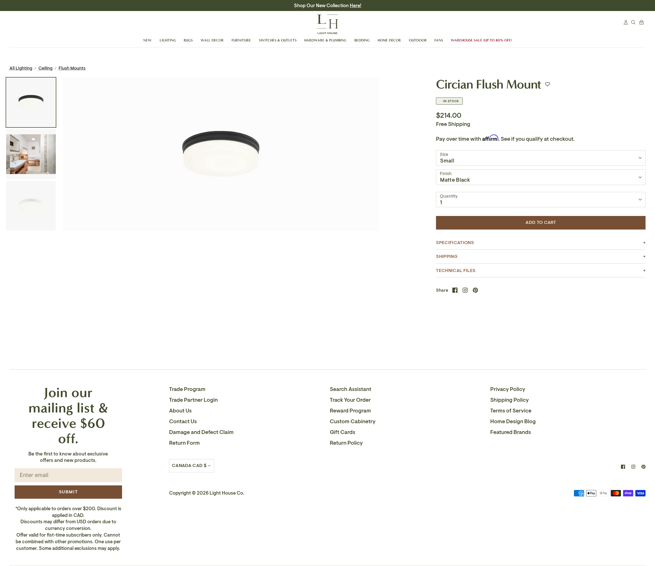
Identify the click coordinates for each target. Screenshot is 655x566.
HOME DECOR (389, 40)
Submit (68, 492)
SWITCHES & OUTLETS (278, 40)
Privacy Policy (507, 389)
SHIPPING (446, 256)
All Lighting (20, 68)
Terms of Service (510, 410)
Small (447, 160)
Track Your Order (350, 400)
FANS (438, 40)
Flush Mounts (72, 68)
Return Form (184, 443)
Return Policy (346, 443)
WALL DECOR (212, 40)
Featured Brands (510, 432)
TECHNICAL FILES (455, 271)
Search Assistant (350, 389)
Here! (355, 6)
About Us (180, 410)
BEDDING (362, 40)
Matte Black (455, 179)
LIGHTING (168, 40)
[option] (221, 179)
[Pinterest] (643, 467)
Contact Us (183, 421)
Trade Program (187, 389)
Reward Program (350, 410)
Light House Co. (227, 493)
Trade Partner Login (193, 400)
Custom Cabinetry (353, 421)
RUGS (188, 40)
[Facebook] (623, 467)
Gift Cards (342, 432)
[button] (547, 84)
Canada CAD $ (189, 466)
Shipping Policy (509, 400)
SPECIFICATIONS (455, 243)
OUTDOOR (418, 40)
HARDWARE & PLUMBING (325, 40)
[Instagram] (633, 467)
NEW (147, 40)
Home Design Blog (513, 421)
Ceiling (45, 68)
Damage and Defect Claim (201, 432)
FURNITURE (241, 40)
